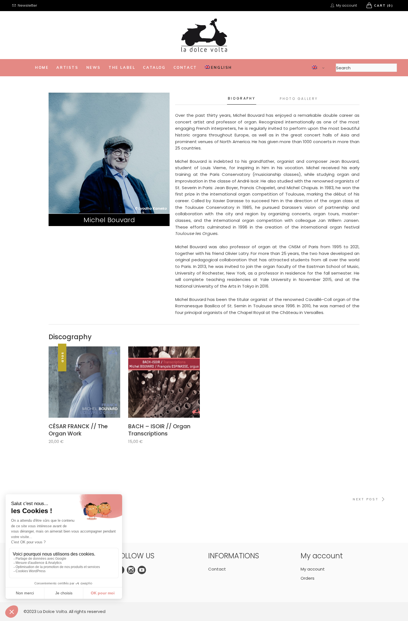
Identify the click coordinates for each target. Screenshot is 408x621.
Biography (241, 98)
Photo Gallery (299, 98)
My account (313, 569)
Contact (217, 569)
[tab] (241, 99)
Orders (307, 578)
